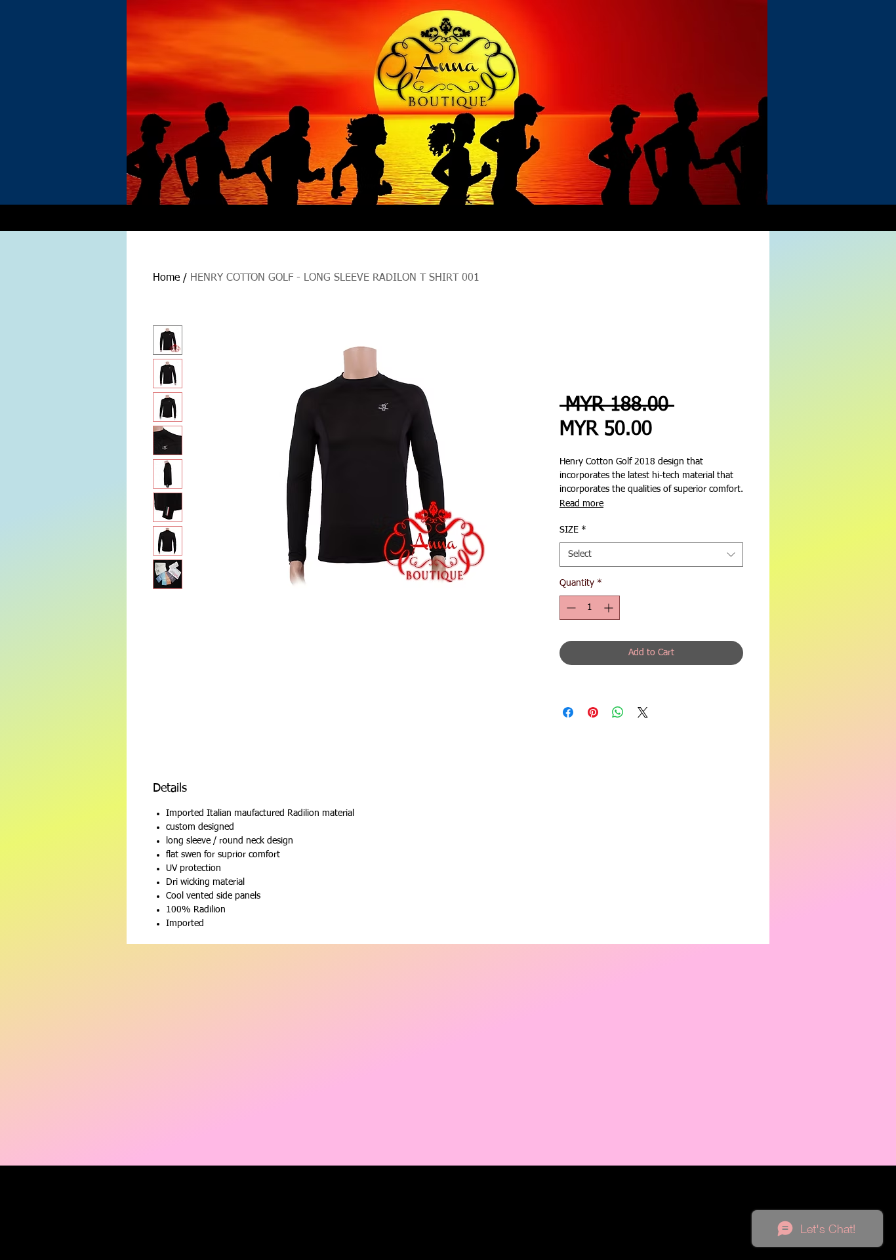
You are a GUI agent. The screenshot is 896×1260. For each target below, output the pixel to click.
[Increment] (609, 607)
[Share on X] (643, 712)
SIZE (573, 530)
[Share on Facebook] (568, 712)
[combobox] (651, 554)
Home (166, 278)
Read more (581, 503)
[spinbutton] (589, 607)
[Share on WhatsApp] (618, 712)
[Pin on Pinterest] (593, 712)
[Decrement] (569, 607)
